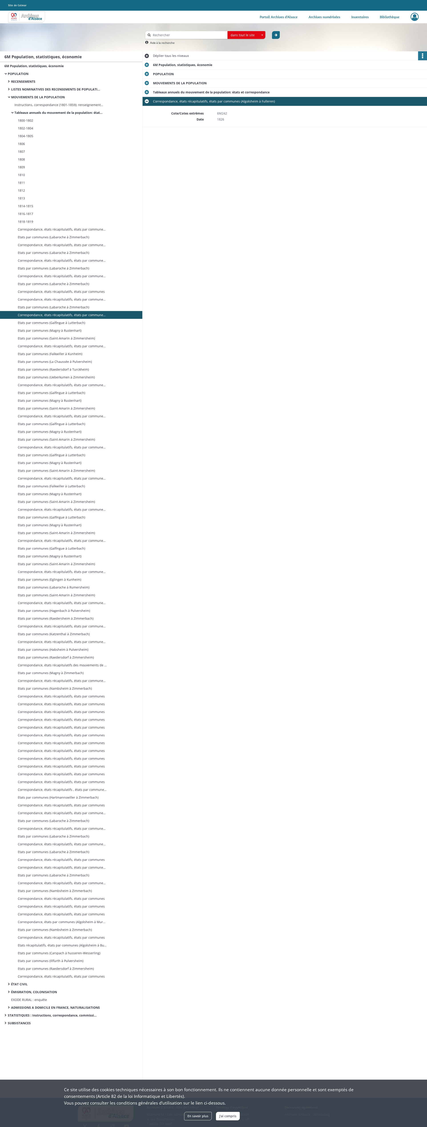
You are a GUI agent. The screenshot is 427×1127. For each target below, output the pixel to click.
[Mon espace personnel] (414, 17)
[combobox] (246, 35)
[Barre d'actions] (422, 55)
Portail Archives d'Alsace (279, 17)
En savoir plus (197, 1116)
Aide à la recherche (162, 43)
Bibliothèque (389, 17)
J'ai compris (227, 1116)
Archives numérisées (324, 17)
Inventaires (360, 17)
